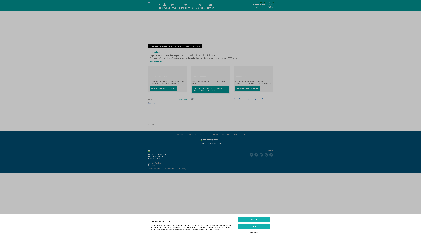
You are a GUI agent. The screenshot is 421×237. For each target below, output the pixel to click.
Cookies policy (181, 169)
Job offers (225, 134)
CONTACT (210, 8)
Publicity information (237, 134)
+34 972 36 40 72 (264, 7)
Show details (254, 232)
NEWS (164, 8)
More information (156, 62)
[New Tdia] (210, 99)
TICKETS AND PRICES (185, 8)
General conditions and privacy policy (161, 169)
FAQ (177, 134)
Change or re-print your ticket (210, 143)
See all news (183, 100)
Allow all (254, 219)
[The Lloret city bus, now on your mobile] (253, 99)
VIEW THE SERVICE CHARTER (247, 89)
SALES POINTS (200, 8)
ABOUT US (172, 8)
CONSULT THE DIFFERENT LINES (163, 89)
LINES (159, 8)
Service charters (203, 134)
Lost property (215, 134)
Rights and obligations (189, 134)
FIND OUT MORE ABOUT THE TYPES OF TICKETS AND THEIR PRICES (208, 90)
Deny (254, 226)
